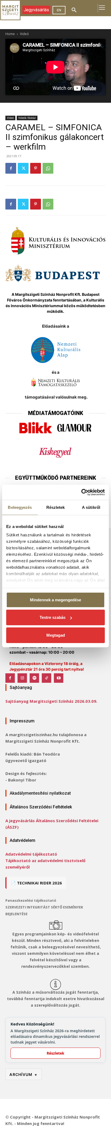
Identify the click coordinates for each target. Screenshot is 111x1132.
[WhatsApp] (48, 168)
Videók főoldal (27, 118)
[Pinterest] (35, 168)
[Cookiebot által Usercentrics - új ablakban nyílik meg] (81, 492)
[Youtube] (58, 678)
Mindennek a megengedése (55, 599)
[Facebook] (10, 168)
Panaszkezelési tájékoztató (30, 900)
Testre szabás (52, 617)
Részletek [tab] (55, 507)
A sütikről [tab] (91, 507)
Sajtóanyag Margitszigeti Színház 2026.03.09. (51, 701)
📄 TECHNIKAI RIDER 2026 (36, 883)
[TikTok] (46, 678)
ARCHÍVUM (23, 1074)
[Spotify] (34, 678)
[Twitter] (23, 168)
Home (10, 34)
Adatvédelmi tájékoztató (31, 854)
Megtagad (55, 635)
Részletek (55, 1053)
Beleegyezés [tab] (20, 507)
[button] (74, 10)
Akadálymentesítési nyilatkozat (40, 793)
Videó (24, 34)
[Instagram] (22, 678)
